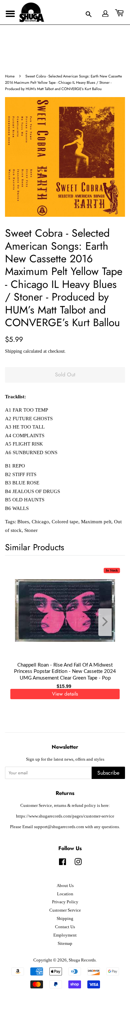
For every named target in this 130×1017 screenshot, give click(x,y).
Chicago (40, 521)
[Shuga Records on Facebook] (62, 863)
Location (65, 894)
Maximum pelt (96, 521)
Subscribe (108, 773)
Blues (23, 521)
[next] (109, 622)
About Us (65, 885)
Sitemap (65, 943)
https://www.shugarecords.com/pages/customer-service (65, 816)
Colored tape (65, 521)
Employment (65, 935)
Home (10, 76)
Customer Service (65, 910)
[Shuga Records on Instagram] (78, 863)
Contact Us (65, 927)
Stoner (31, 530)
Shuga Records (82, 960)
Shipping (13, 351)
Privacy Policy (65, 902)
